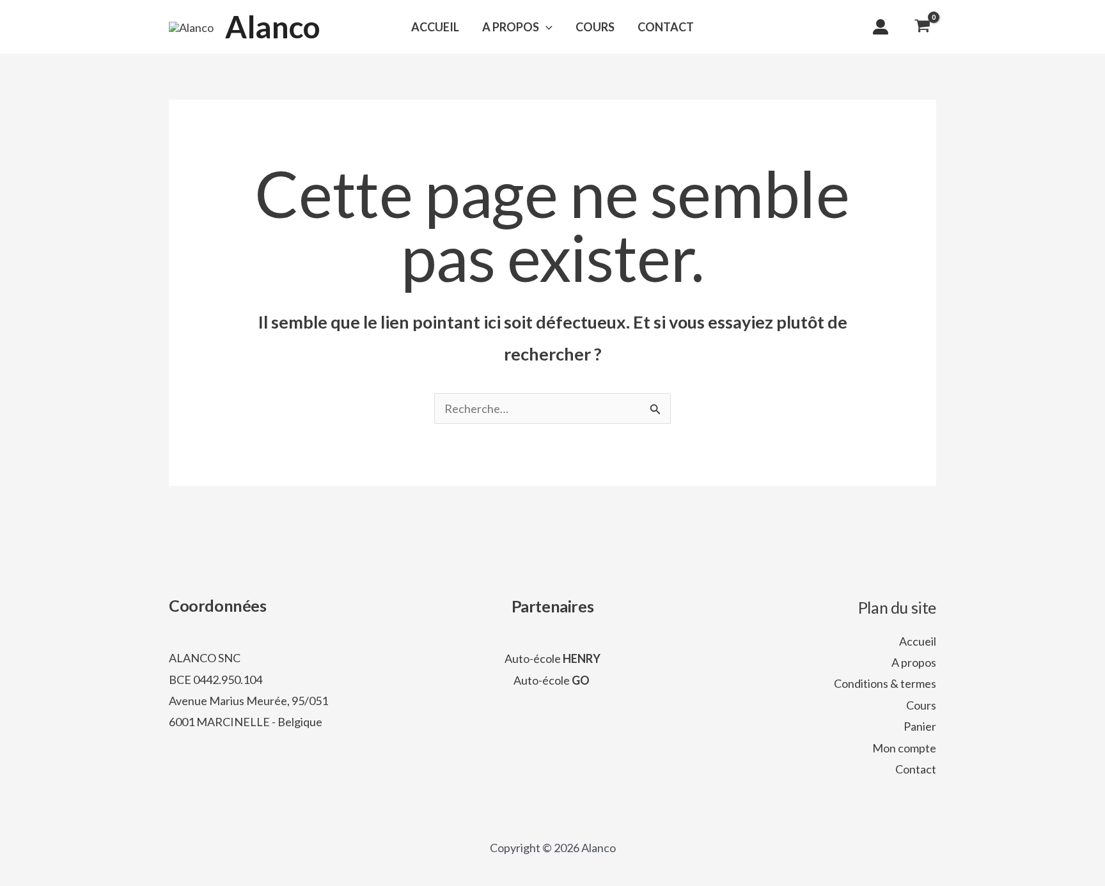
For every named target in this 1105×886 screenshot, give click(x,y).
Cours (921, 705)
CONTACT (666, 27)
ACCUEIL (435, 27)
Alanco (272, 26)
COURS (595, 27)
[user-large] (880, 27)
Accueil (917, 641)
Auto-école (552, 658)
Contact (915, 769)
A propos (913, 662)
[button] (545, 26)
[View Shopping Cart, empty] (922, 26)
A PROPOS (510, 27)
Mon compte (904, 748)
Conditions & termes (885, 683)
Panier (920, 726)
